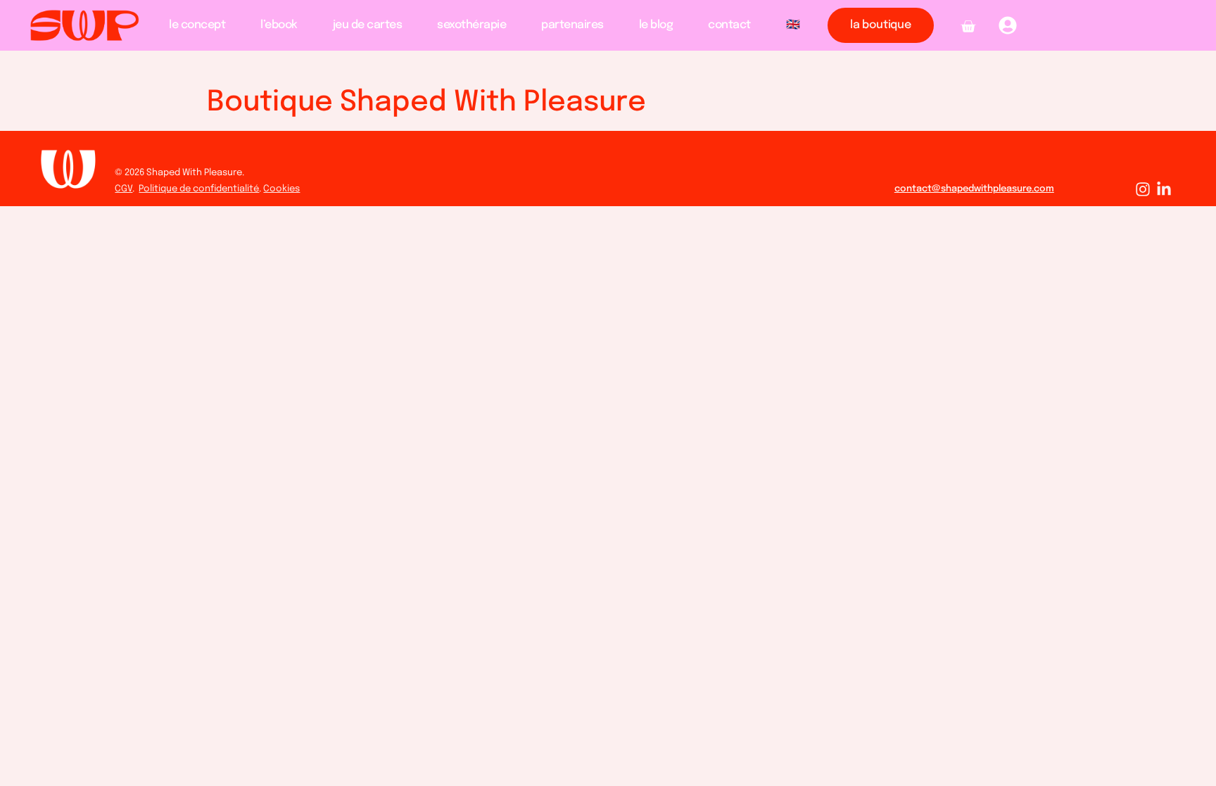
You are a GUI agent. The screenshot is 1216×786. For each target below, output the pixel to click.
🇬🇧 (793, 25)
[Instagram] (1143, 189)
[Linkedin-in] (1164, 189)
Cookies (281, 189)
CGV (123, 189)
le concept (197, 25)
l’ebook (279, 25)
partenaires (572, 25)
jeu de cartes (368, 25)
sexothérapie (471, 25)
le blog (656, 25)
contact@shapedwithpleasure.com (974, 189)
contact (729, 25)
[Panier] (968, 26)
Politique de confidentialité (199, 189)
